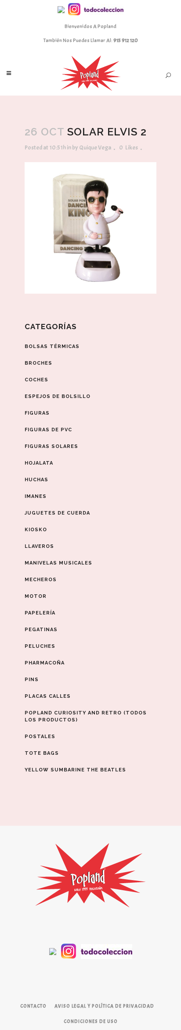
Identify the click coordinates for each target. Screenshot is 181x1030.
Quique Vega (95, 147)
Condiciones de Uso (91, 1021)
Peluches (40, 646)
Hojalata (39, 463)
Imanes (36, 496)
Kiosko (36, 530)
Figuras (37, 413)
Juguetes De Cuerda (57, 513)
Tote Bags (42, 753)
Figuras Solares (51, 446)
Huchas (36, 480)
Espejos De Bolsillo (57, 396)
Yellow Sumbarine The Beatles (75, 770)
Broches (38, 363)
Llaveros (39, 546)
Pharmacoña (45, 663)
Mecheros (41, 579)
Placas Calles (48, 696)
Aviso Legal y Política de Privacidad (104, 1006)
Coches (36, 380)
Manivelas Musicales (58, 563)
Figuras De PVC (48, 430)
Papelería (40, 613)
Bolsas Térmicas (52, 346)
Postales (40, 736)
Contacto (33, 1006)
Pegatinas (41, 629)
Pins (32, 679)
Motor (36, 596)
